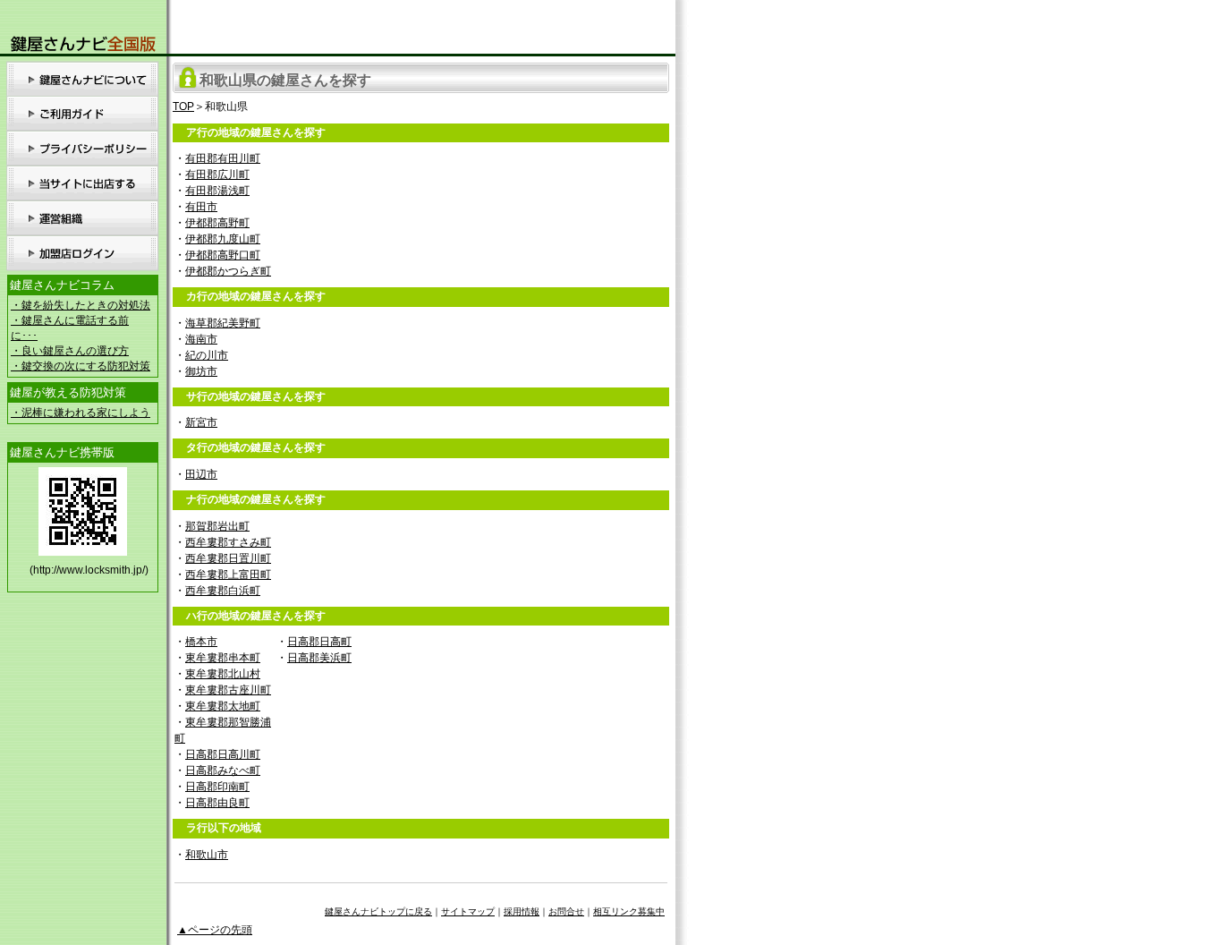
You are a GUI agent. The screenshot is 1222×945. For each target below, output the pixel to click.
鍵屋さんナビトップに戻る (378, 911)
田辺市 (201, 474)
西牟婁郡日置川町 (228, 558)
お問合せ (566, 911)
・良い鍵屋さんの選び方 (70, 351)
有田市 (201, 206)
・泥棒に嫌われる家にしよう (80, 412)
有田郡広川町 (217, 174)
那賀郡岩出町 (217, 526)
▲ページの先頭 (214, 930)
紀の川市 (206, 355)
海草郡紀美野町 (222, 323)
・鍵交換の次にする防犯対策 (80, 366)
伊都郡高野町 (217, 223)
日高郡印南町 (217, 786)
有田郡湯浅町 (217, 190)
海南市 (201, 339)
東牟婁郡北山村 (222, 674)
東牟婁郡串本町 (222, 657)
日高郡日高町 (319, 641)
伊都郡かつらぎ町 (228, 271)
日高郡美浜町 (319, 657)
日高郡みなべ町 (222, 770)
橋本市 (201, 641)
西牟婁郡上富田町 (228, 574)
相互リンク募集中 (629, 911)
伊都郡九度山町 (222, 239)
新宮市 (201, 422)
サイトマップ (468, 911)
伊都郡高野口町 (222, 255)
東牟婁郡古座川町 (228, 690)
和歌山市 (206, 854)
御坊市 (201, 371)
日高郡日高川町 (222, 754)
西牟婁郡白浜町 (222, 590)
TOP (183, 106)
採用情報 (521, 911)
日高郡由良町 (217, 802)
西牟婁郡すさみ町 (228, 542)
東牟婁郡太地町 (222, 706)
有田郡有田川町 (222, 158)
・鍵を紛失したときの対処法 (80, 305)
